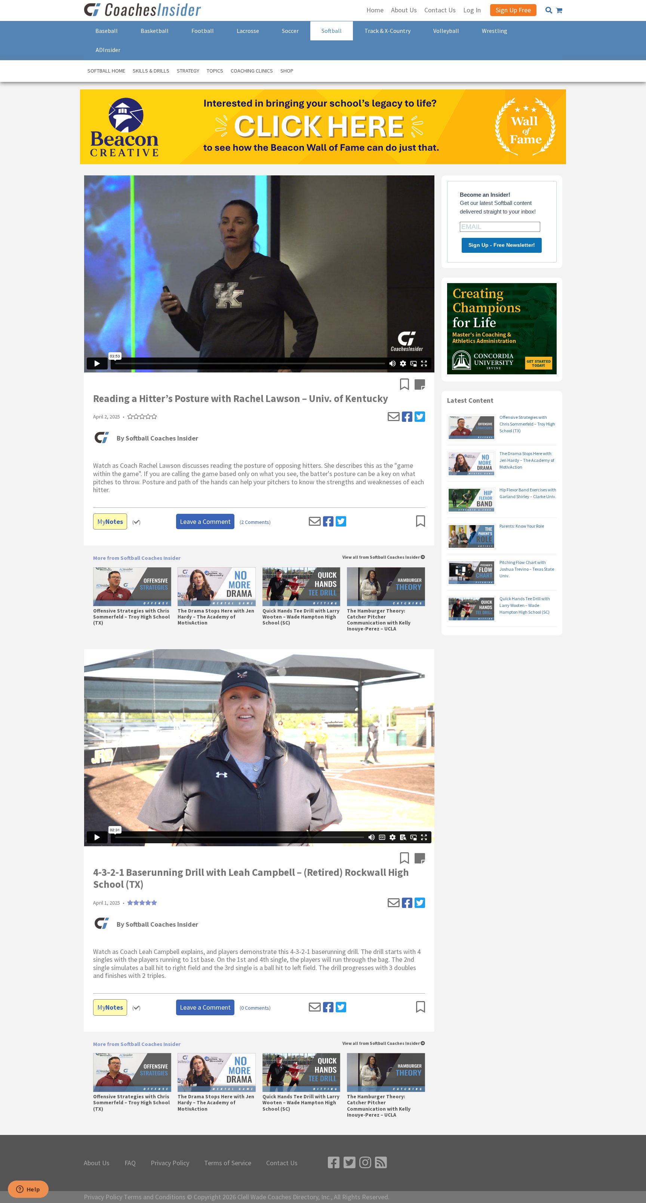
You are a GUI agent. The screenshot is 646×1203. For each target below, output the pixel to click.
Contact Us (282, 1163)
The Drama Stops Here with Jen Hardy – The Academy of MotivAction (216, 617)
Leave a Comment (205, 521)
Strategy (188, 70)
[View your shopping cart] (559, 10)
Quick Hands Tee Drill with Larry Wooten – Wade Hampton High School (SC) (300, 617)
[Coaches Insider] (143, 10)
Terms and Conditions (154, 1197)
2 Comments (255, 522)
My (110, 521)
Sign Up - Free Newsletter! (501, 245)
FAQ (130, 1163)
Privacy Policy (170, 1163)
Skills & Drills (151, 70)
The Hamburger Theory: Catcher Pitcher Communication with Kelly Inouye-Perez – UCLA (378, 620)
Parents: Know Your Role (521, 526)
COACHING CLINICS (252, 70)
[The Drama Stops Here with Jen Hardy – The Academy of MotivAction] (217, 586)
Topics (215, 70)
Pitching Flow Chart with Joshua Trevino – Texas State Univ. (526, 569)
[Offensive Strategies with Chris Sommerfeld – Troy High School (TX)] (132, 586)
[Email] (394, 417)
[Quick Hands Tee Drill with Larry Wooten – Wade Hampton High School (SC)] (301, 586)
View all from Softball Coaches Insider (381, 557)
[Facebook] (407, 417)
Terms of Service (227, 1163)
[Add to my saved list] (407, 385)
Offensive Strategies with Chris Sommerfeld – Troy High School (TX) (131, 617)
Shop (286, 70)
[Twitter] (420, 417)
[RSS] (381, 1163)
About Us (97, 1163)
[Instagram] (365, 1163)
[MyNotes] (420, 385)
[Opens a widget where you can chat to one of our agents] (28, 1190)
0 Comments (255, 1008)
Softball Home (106, 70)
